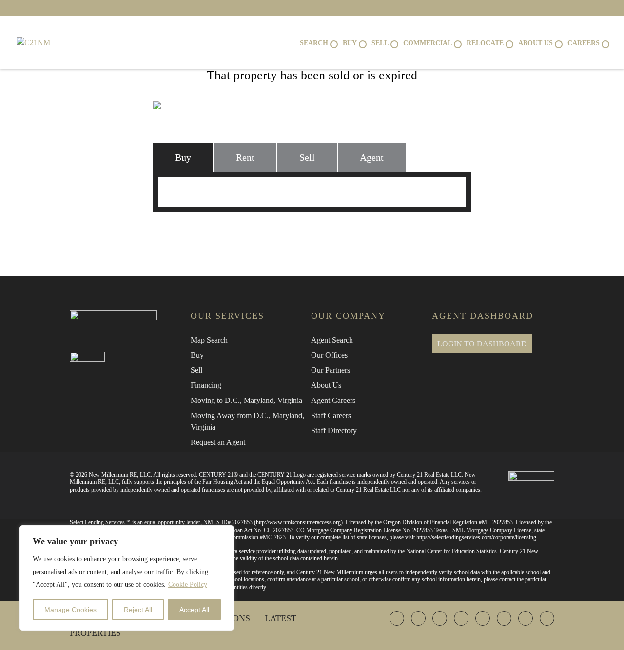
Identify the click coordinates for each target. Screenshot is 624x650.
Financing (206, 385)
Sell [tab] (307, 157)
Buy (197, 355)
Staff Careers (331, 415)
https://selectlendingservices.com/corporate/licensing (476, 537)
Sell (196, 370)
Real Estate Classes (420, 232)
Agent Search (332, 340)
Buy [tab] (183, 157)
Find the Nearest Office (306, 232)
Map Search (209, 340)
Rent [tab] (245, 157)
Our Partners (330, 370)
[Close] (224, 533)
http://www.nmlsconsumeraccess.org (298, 522)
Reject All (138, 609)
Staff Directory (334, 430)
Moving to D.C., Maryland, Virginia (246, 400)
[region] (127, 578)
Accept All (194, 609)
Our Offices (329, 355)
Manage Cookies (70, 609)
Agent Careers (333, 400)
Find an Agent (204, 232)
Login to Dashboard (482, 344)
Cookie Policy (187, 584)
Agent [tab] (372, 157)
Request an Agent (218, 442)
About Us (326, 385)
